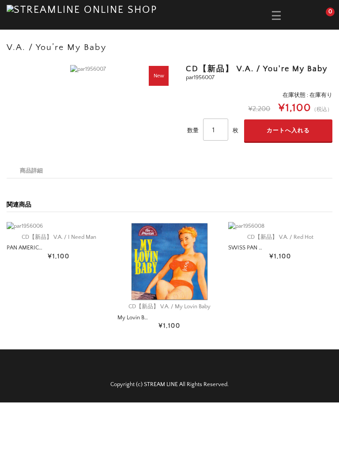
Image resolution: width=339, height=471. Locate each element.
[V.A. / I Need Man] (59, 226)
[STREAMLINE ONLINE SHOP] (82, 9)
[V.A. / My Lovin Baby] (169, 261)
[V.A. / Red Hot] (280, 226)
